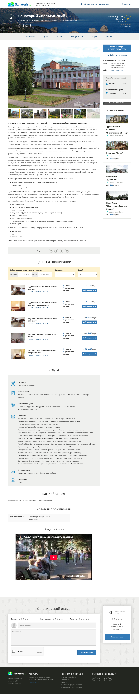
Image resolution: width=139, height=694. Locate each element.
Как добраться (77, 37)
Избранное (127, 4)
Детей (80, 270)
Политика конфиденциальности (71, 685)
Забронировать (88, 290)
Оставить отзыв (87, 652)
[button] (39, 291)
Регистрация (65, 680)
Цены (46, 37)
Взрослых (59, 270)
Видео (94, 37)
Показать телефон (117, 48)
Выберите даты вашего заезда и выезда (26, 270)
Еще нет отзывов (125, 27)
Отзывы (109, 37)
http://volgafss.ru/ (117, 70)
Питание (73, 619)
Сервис (14, 619)
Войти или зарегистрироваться (95, 4)
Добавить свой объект (68, 677)
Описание (30, 37)
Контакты (64, 682)
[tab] (35, 290)
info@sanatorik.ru (34, 682)
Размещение (45, 619)
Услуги (60, 37)
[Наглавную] (11, 18)
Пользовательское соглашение (71, 687)
